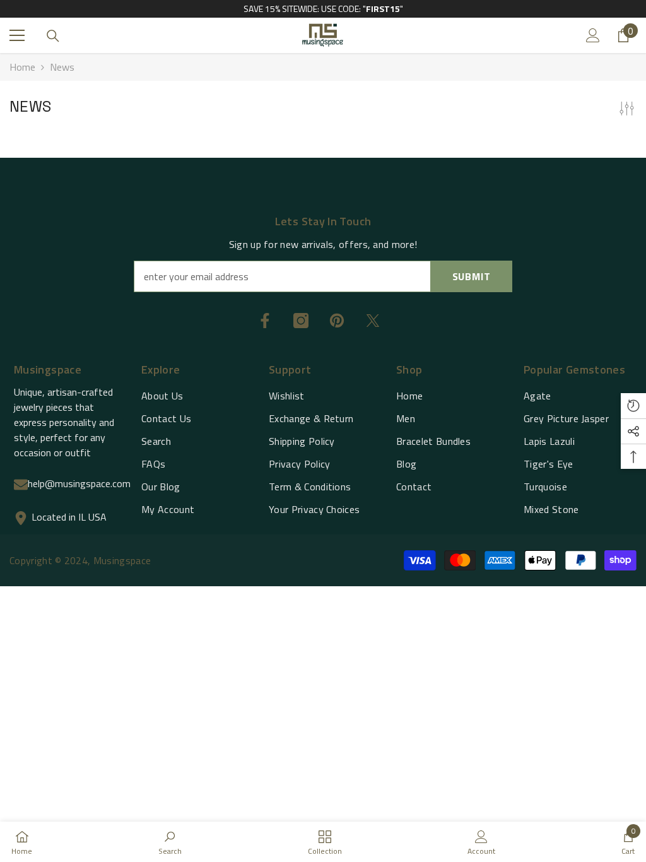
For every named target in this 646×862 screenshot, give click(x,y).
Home (22, 66)
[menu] (17, 35)
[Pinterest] (337, 320)
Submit (471, 276)
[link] (170, 841)
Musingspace (122, 560)
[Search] (53, 36)
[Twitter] (373, 320)
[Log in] (593, 35)
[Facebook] (265, 320)
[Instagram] (301, 320)
